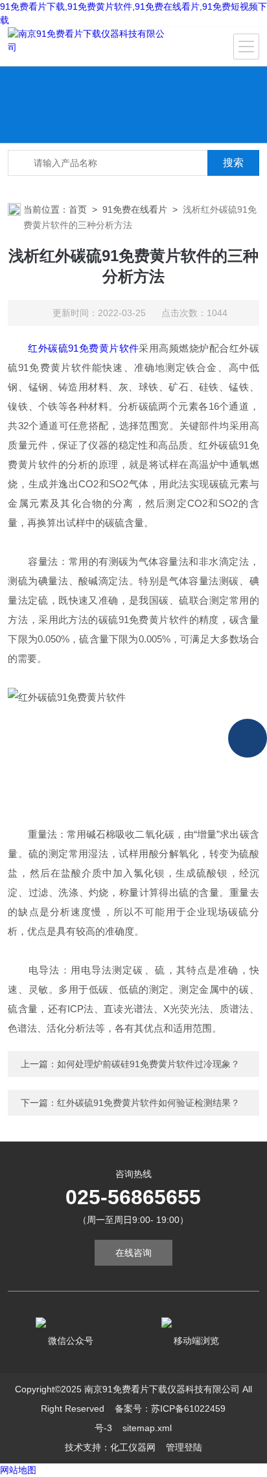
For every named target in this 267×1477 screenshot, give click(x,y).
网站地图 (18, 1470)
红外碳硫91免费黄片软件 (83, 348)
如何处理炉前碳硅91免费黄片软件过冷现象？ (148, 1064)
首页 (78, 209)
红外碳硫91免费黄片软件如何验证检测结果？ (148, 1103)
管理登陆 (184, 1447)
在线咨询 (133, 1253)
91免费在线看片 (134, 209)
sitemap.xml (147, 1428)
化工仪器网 (133, 1447)
